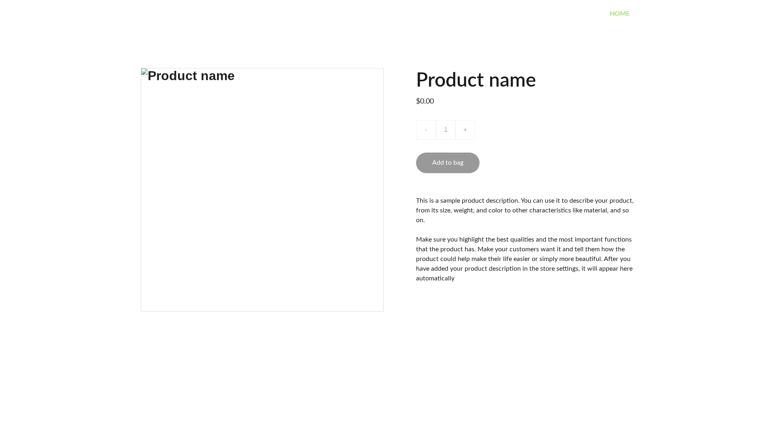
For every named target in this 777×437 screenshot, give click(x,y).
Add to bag (447, 162)
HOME (620, 14)
